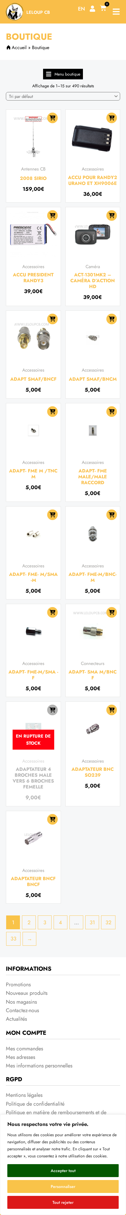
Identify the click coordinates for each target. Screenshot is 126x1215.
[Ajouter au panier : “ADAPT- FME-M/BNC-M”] (111, 514)
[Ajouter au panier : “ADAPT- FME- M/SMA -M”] (52, 514)
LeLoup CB (38, 12)
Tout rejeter (63, 1202)
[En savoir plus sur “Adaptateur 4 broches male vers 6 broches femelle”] (52, 710)
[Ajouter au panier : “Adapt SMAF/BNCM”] (111, 319)
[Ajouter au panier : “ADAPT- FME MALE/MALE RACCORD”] (111, 411)
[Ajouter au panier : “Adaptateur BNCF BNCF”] (52, 819)
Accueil (19, 47)
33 (13, 938)
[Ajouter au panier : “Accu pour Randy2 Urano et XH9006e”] (111, 118)
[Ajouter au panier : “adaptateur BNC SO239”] (111, 710)
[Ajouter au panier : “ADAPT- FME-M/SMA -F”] (52, 612)
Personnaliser (63, 1186)
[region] (63, 1164)
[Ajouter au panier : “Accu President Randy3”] (52, 215)
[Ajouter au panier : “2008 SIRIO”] (52, 118)
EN (81, 8)
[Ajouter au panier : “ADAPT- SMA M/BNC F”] (111, 612)
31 (92, 922)
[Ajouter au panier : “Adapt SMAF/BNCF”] (52, 319)
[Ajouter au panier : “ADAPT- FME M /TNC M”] (52, 411)
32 (108, 922)
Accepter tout (63, 1171)
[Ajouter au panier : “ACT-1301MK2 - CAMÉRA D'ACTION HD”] (111, 215)
